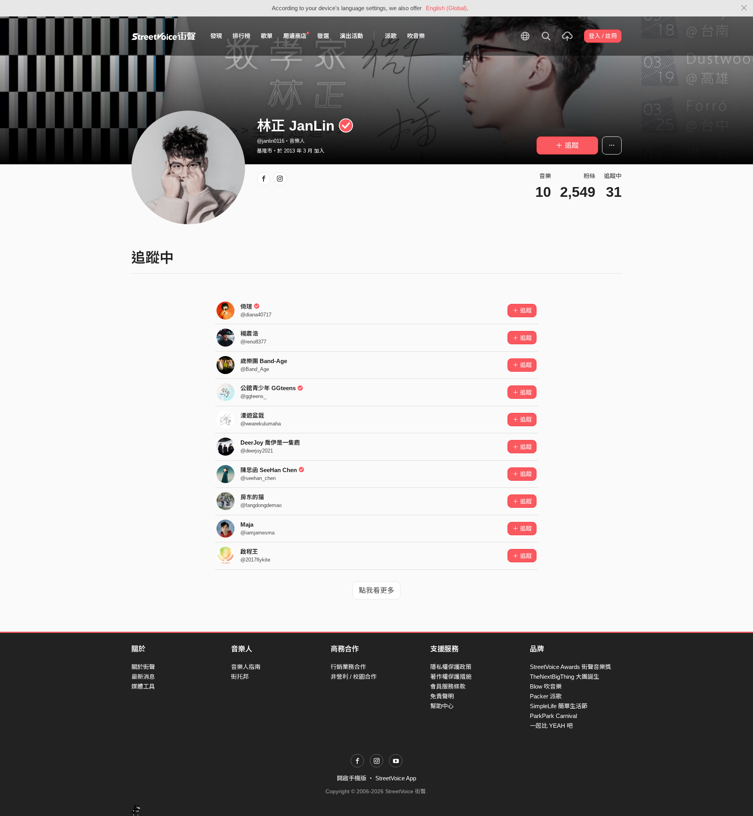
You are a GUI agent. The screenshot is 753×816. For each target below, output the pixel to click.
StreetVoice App (395, 778)
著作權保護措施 (450, 676)
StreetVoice (163, 36)
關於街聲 (143, 666)
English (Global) (446, 8)
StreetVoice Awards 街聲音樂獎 (570, 666)
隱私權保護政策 (450, 666)
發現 (216, 36)
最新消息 (143, 676)
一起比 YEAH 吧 (551, 725)
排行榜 (241, 36)
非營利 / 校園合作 (353, 676)
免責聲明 (442, 696)
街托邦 (240, 676)
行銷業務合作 (348, 666)
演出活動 (351, 36)
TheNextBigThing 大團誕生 (564, 676)
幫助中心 (442, 706)
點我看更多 (376, 590)
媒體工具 (143, 686)
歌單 (267, 36)
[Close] (744, 8)
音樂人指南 (245, 666)
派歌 (391, 36)
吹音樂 (416, 36)
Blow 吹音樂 (546, 686)
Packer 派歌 (546, 696)
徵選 (323, 36)
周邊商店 (295, 36)
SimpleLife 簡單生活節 (558, 706)
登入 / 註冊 (603, 36)
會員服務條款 (448, 686)
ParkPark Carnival (553, 715)
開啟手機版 (351, 778)
